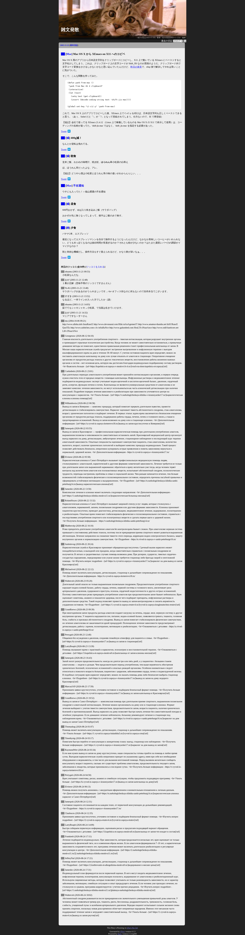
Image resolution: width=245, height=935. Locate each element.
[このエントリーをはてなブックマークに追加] (69, 132)
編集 (184, 38)
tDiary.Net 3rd (132, 928)
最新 (158, 38)
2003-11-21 (64, 45)
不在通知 (78, 185)
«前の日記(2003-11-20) (146, 38)
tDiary (122, 931)
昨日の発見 (136, 67)
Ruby (120, 934)
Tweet (63, 131)
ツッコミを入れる (95, 267)
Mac (69, 53)
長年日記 (74, 45)
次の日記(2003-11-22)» (171, 38)
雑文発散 (70, 29)
